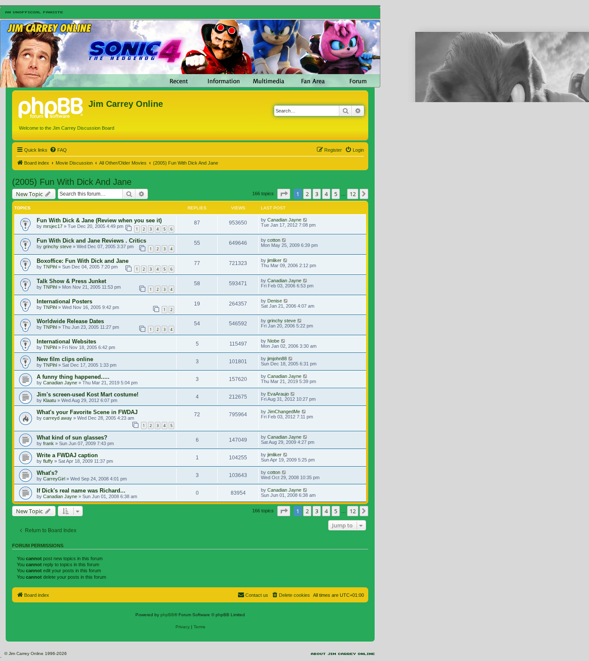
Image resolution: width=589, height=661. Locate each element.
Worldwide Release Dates (70, 321)
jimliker (274, 260)
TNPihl (50, 266)
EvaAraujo (278, 393)
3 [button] (316, 194)
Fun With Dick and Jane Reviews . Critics (91, 240)
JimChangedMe (283, 411)
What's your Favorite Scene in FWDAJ (87, 412)
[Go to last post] (305, 219)
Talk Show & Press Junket (71, 281)
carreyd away (57, 418)
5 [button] (335, 194)
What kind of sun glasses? (72, 437)
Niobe (273, 340)
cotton (273, 240)
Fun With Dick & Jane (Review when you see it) (99, 220)
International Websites (66, 341)
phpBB (167, 614)
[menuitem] (58, 150)
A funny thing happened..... (73, 377)
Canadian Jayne (284, 219)
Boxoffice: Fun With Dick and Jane (82, 261)
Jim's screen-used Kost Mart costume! (87, 394)
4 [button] (326, 194)
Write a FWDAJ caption (67, 455)
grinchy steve (57, 246)
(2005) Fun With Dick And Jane (72, 182)
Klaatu (49, 400)
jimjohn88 (277, 358)
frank (48, 443)
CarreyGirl (54, 478)
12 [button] (353, 194)
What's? (47, 473)
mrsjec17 (53, 226)
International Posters (64, 301)
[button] (283, 194)
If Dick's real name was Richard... (81, 490)
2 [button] (307, 194)
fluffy (48, 461)
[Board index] (51, 106)
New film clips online (65, 359)
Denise (274, 300)
